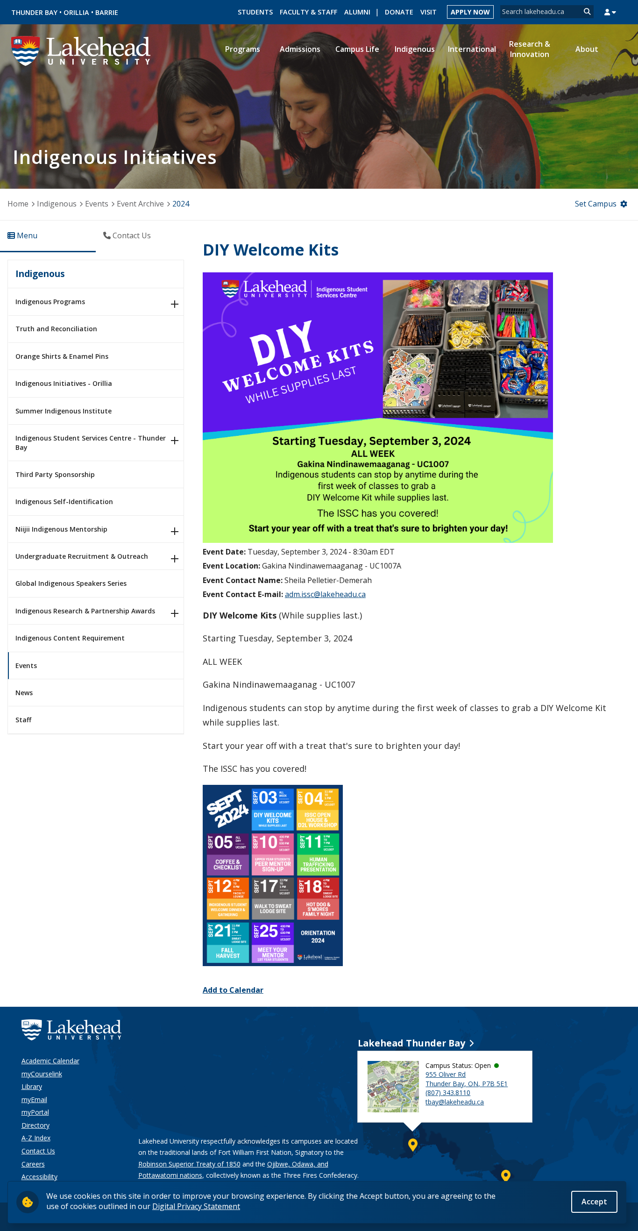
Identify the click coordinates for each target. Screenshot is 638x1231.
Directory (35, 1125)
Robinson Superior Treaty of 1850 (189, 1164)
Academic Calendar (50, 1060)
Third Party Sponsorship (55, 474)
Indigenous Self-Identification (64, 501)
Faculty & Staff (308, 11)
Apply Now (470, 11)
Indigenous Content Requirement (70, 637)
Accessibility (39, 1176)
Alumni (357, 11)
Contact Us (38, 1150)
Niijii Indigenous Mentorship (61, 529)
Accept (594, 1201)
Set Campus (596, 204)
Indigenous (57, 204)
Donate (399, 11)
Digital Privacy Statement (196, 1206)
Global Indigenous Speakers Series (71, 583)
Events (96, 204)
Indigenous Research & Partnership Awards (85, 610)
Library (31, 1086)
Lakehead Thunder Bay (411, 1043)
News (24, 692)
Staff (23, 719)
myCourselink (41, 1073)
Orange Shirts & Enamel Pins (61, 356)
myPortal (35, 1112)
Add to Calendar (233, 990)
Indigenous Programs (50, 301)
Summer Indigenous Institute (63, 410)
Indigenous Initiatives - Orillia (63, 383)
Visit (428, 11)
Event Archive (140, 204)
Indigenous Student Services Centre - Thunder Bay (90, 443)
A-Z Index (35, 1137)
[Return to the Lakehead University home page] (81, 50)
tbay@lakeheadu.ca (454, 1101)
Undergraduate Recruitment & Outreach (81, 556)
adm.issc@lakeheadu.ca (325, 594)
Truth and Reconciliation (56, 328)
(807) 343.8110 (447, 1092)
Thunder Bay (34, 12)
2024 (180, 204)
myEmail (34, 1099)
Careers (33, 1164)
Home (17, 204)
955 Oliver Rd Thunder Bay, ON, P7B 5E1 (466, 1079)
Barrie (106, 12)
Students (255, 11)
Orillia (76, 12)
